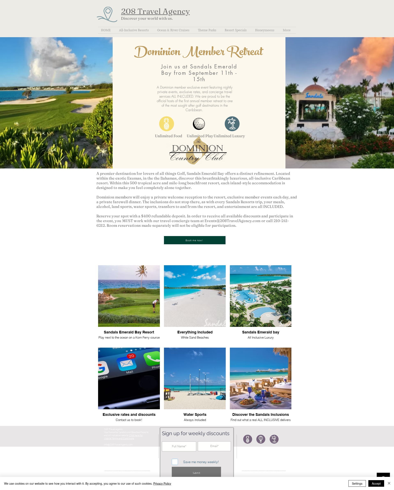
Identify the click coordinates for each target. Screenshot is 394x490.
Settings (357, 483)
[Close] (389, 483)
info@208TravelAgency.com (118, 444)
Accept (376, 483)
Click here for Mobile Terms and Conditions (123, 437)
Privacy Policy (162, 483)
